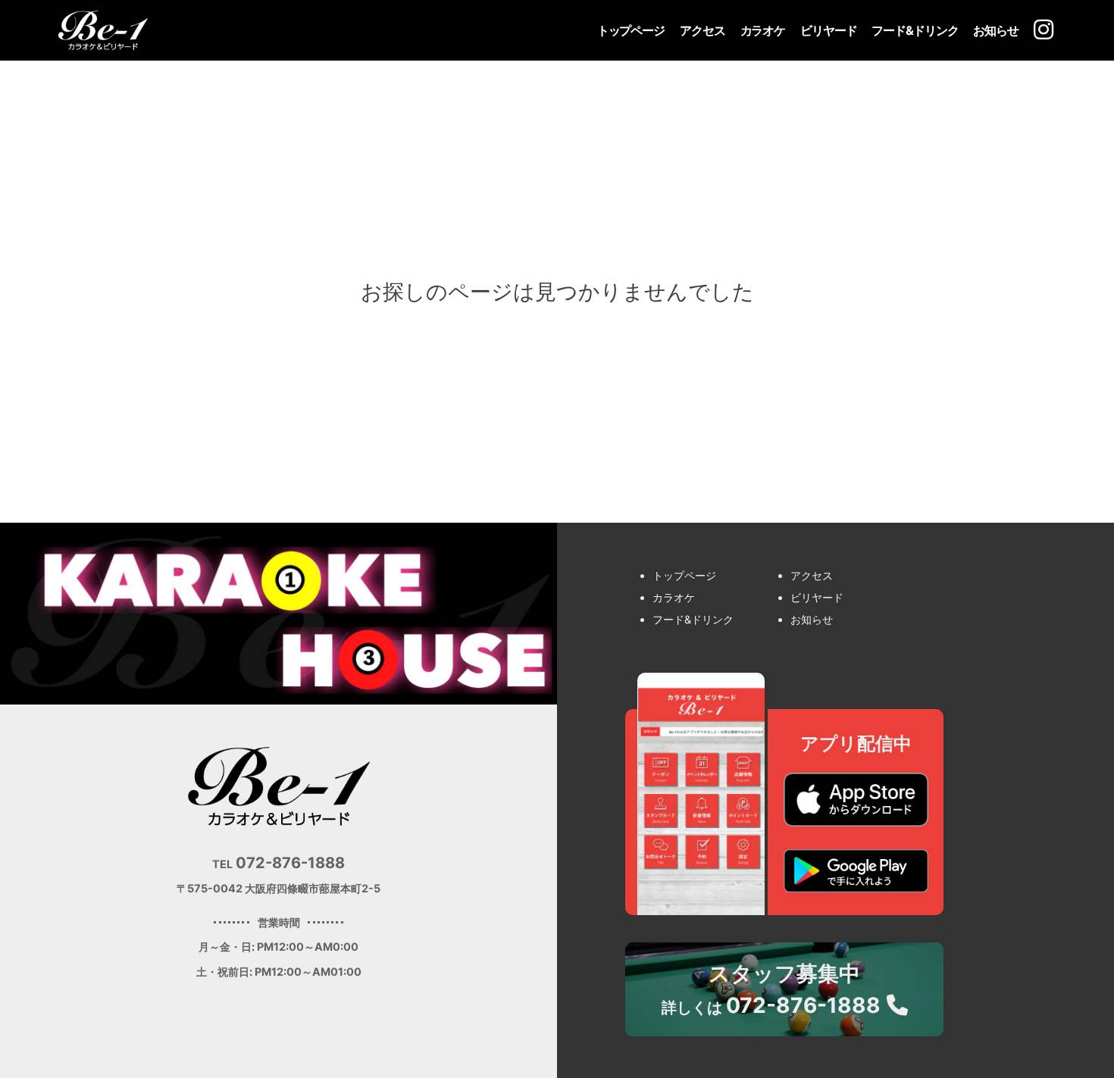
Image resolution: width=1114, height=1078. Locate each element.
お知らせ (996, 30)
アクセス (702, 30)
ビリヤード (828, 30)
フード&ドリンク (914, 30)
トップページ (631, 30)
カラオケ (763, 30)
